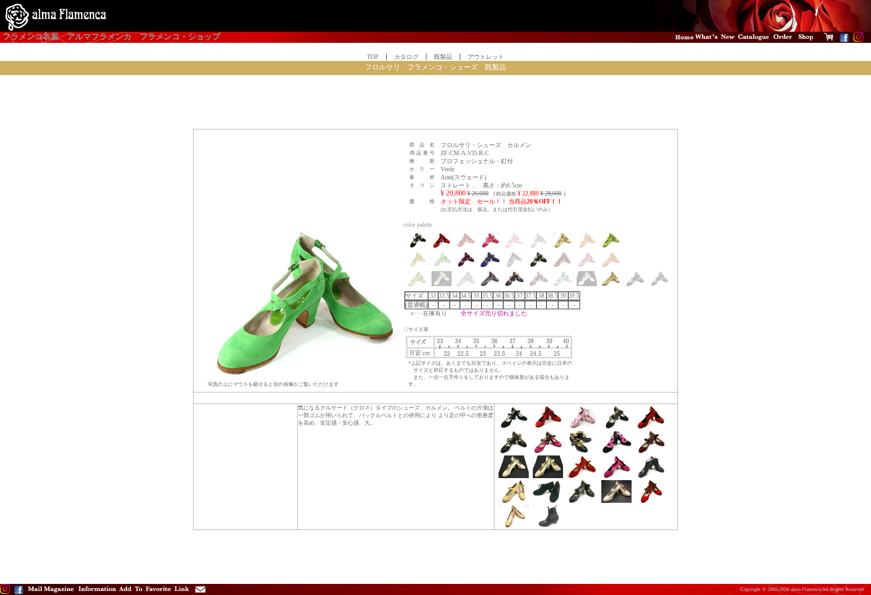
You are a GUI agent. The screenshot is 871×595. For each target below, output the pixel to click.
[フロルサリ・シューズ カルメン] (548, 426)
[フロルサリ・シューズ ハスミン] (514, 476)
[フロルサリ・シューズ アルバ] (651, 476)
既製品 (443, 56)
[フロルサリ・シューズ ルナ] (548, 476)
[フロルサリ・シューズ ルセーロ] (582, 426)
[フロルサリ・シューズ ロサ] (616, 476)
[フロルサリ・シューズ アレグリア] (651, 426)
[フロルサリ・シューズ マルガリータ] (582, 476)
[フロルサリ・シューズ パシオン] (514, 525)
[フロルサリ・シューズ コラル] (651, 451)
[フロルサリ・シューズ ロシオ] (651, 500)
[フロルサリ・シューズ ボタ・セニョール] (548, 525)
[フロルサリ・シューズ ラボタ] (582, 500)
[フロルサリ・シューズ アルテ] (582, 451)
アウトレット (486, 56)
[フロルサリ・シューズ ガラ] (616, 426)
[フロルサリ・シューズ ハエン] (616, 451)
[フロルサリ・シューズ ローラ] (616, 500)
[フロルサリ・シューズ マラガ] (514, 500)
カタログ (406, 56)
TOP (373, 56)
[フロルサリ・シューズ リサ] (514, 426)
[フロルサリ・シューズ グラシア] (548, 451)
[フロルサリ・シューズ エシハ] (548, 500)
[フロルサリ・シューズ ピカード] (514, 451)
